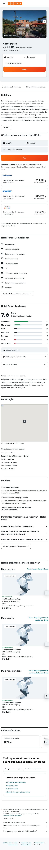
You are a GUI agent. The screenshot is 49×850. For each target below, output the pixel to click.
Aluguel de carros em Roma (16, 782)
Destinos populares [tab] (33, 769)
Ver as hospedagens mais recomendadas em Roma (38, 672)
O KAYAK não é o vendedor (14, 822)
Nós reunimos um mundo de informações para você (21, 826)
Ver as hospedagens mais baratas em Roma (38, 619)
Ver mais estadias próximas (37, 569)
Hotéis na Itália (38, 843)
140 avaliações (26, 47)
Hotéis (16, 843)
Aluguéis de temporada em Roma (18, 792)
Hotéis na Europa (26, 843)
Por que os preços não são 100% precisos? (20, 831)
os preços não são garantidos (12, 815)
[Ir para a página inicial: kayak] (15, 3)
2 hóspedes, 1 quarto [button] (13, 63)
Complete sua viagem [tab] (13, 769)
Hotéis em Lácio (13, 845)
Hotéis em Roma (12, 789)
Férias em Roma (12, 786)
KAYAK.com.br (7, 843)
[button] (3, 3)
